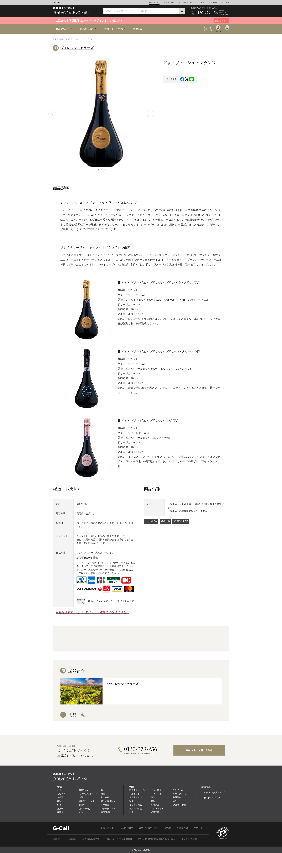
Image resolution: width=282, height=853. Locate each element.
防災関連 (177, 797)
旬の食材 (105, 797)
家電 (131, 801)
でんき (201, 2)
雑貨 (131, 812)
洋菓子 (60, 808)
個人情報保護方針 (91, 839)
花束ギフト (134, 794)
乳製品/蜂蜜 (84, 808)
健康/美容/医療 (179, 805)
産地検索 (105, 805)
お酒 (60, 39)
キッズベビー (157, 808)
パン (81, 812)
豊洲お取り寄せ (108, 801)
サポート (225, 2)
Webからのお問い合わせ (199, 750)
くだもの (61, 794)
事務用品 (155, 805)
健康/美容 (105, 812)
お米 (59, 790)
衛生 (175, 801)
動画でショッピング (138, 790)
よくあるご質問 (189, 839)
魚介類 (60, 797)
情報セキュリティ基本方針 (119, 839)
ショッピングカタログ (213, 792)
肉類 (59, 801)
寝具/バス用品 (135, 808)
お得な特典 (213, 2)
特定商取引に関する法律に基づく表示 (157, 839)
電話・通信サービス (187, 2)
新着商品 (137, 28)
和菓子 (60, 812)
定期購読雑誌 (135, 797)
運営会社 (57, 839)
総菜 (103, 794)
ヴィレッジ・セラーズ (77, 48)
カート (227, 31)
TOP (54, 39)
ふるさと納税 (169, 2)
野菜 (59, 805)
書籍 (153, 801)
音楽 (153, 797)
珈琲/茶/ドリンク (87, 801)
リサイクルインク (181, 794)
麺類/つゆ (83, 790)
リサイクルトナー (181, 790)
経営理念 (72, 839)
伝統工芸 (155, 812)
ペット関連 (156, 790)
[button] (98, 169)
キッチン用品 (135, 805)
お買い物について (210, 798)
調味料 (82, 805)
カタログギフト (108, 808)
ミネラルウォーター (88, 794)
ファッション (157, 794)
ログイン (218, 31)
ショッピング (154, 2)
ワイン (66, 39)
